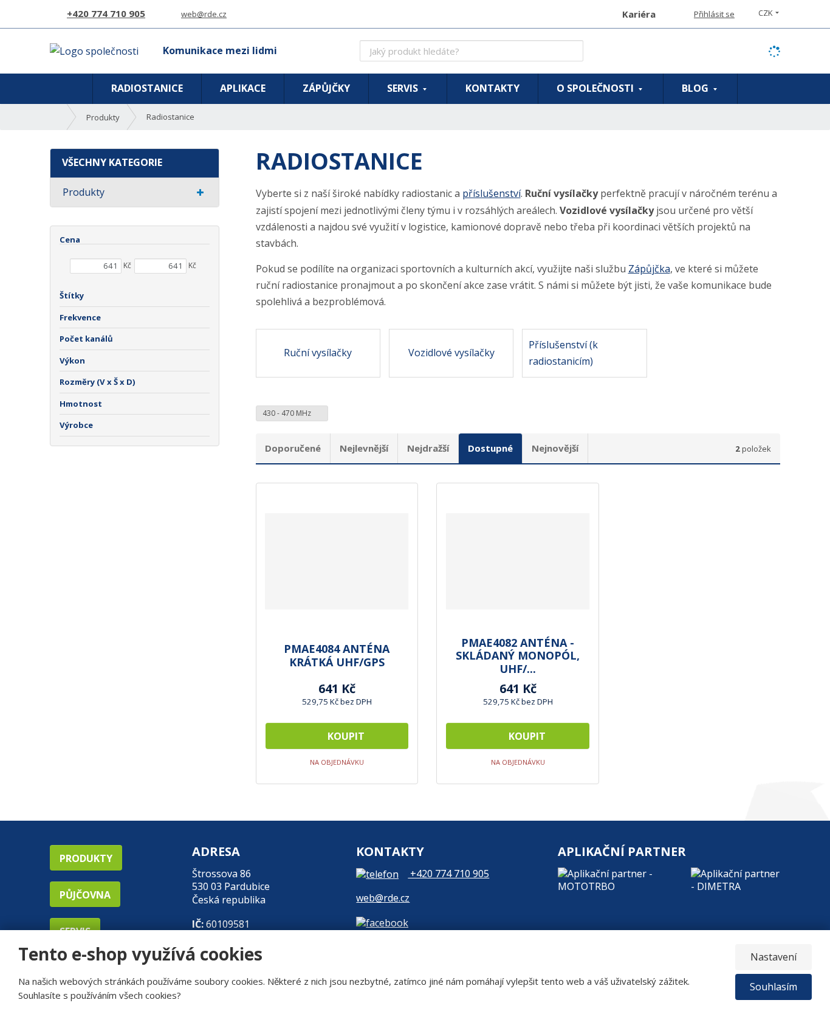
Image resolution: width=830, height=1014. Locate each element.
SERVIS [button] (403, 88)
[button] (765, 13)
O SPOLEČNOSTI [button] (596, 88)
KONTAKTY (492, 88)
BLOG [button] (696, 88)
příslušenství (491, 193)
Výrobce (76, 424)
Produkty (84, 192)
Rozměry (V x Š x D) (97, 381)
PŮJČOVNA (85, 895)
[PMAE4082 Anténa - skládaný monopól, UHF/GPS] (517, 561)
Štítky (72, 295)
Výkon (72, 360)
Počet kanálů (86, 338)
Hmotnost (81, 403)
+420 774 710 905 (448, 873)
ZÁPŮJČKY (326, 88)
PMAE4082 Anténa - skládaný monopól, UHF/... (518, 656)
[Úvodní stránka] (94, 50)
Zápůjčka (649, 268)
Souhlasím (773, 986)
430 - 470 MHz (287, 413)
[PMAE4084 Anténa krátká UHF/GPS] (337, 561)
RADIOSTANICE (147, 88)
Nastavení (773, 957)
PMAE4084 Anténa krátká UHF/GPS (336, 656)
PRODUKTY (86, 858)
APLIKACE (243, 88)
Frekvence (80, 317)
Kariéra (639, 14)
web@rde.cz (383, 898)
